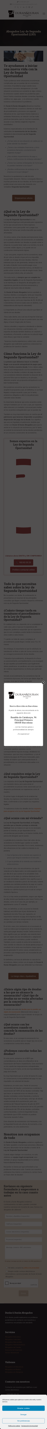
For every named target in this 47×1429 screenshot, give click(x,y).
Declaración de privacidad (29, 1426)
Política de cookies (14, 1426)
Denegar (23, 1415)
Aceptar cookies (23, 1408)
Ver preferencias (23, 1421)
